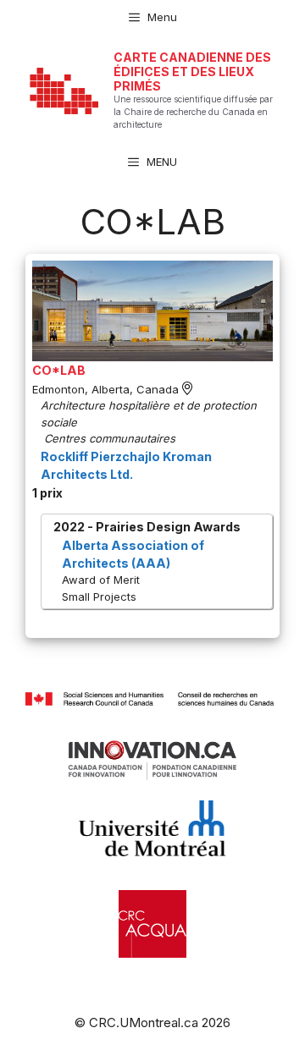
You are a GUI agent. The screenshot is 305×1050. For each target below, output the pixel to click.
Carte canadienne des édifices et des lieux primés (192, 71)
